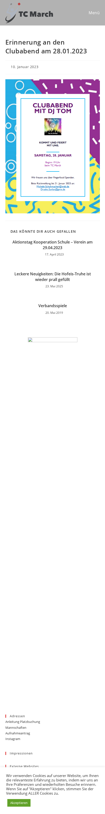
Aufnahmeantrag (17, 733)
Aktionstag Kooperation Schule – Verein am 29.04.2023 (52, 244)
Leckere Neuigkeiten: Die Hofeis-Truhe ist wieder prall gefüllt (52, 276)
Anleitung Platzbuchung (22, 721)
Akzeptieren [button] (19, 803)
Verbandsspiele (52, 305)
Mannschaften (15, 727)
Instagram (12, 739)
